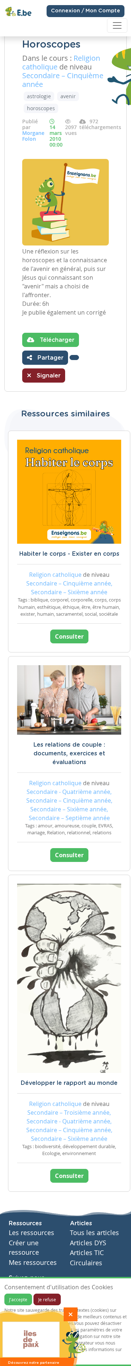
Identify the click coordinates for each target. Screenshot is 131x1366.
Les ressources (31, 1233)
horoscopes (41, 108)
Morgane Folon (33, 135)
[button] (74, 357)
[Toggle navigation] (117, 25)
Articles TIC (87, 1253)
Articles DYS (88, 1243)
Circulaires (86, 1263)
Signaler (47, 376)
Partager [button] (49, 358)
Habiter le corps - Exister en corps (69, 554)
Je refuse (47, 1299)
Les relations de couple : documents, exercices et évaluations (69, 753)
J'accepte (18, 1299)
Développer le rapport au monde (69, 1083)
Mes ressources (33, 1262)
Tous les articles (94, 1233)
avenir (68, 96)
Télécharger (56, 340)
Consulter (69, 636)
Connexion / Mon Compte (85, 10)
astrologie (39, 96)
